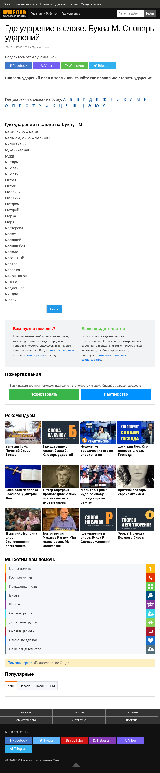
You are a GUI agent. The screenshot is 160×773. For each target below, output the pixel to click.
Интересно (79, 720)
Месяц (40, 685)
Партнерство (116, 394)
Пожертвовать (44, 394)
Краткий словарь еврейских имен (132, 492)
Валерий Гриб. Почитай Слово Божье (18, 450)
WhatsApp (76, 65)
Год (52, 685)
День (11, 685)
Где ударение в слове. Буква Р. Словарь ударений (95, 537)
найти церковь (34, 355)
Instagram (103, 740)
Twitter (48, 740)
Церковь (79, 712)
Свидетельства (26, 720)
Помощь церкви (20, 663)
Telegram (104, 65)
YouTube (76, 740)
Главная (26, 712)
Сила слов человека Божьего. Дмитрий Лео (22, 494)
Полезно (132, 720)
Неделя (25, 685)
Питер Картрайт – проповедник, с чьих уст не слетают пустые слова (59, 496)
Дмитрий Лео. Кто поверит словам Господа (133, 450)
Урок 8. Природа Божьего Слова (131, 535)
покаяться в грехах (61, 350)
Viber (48, 65)
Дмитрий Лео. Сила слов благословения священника (21, 539)
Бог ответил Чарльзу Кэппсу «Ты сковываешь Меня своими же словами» (59, 541)
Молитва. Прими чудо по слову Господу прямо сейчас (94, 496)
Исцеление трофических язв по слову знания (97, 450)
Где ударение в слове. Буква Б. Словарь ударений (58, 450)
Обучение (132, 712)
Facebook (19, 65)
